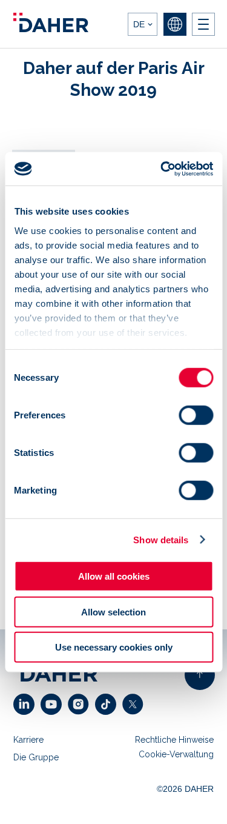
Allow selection (113, 611)
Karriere (28, 740)
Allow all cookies (114, 576)
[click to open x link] (136, 704)
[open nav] (203, 24)
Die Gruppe (36, 757)
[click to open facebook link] (108, 704)
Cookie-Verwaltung (176, 754)
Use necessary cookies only (114, 647)
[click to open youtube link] (54, 704)
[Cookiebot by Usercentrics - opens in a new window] (161, 168)
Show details (160, 539)
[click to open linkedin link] (27, 704)
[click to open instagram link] (81, 704)
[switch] (196, 415)
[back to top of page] (200, 675)
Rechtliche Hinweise (174, 740)
